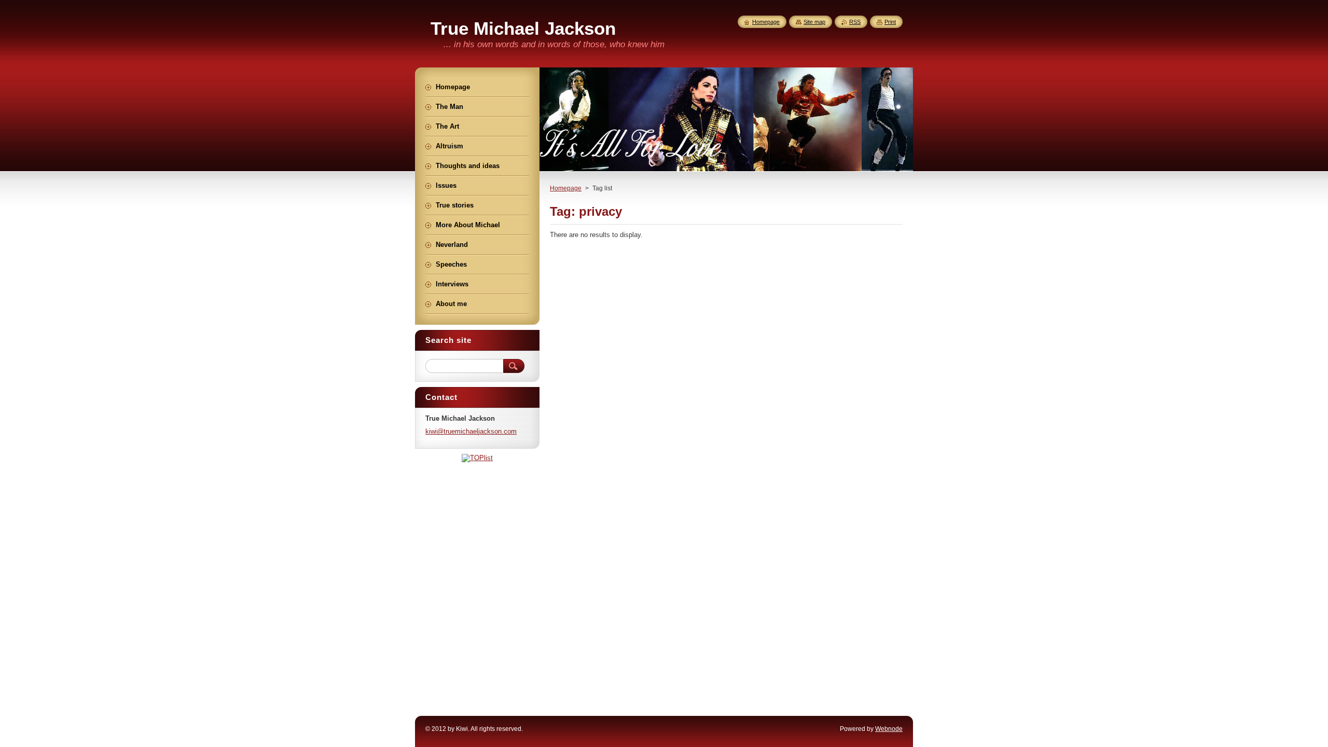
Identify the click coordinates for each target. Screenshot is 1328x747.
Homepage (566, 188)
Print (890, 22)
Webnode (889, 729)
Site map (814, 22)
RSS (855, 22)
